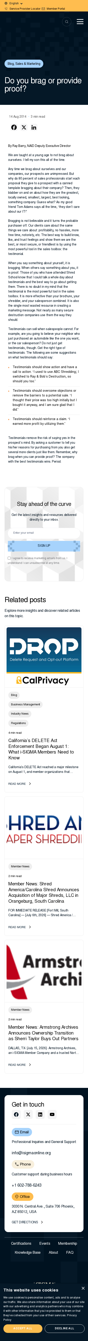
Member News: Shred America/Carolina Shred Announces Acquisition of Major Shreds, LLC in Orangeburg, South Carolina (43, 893)
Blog (11, 64)
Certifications (21, 1244)
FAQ (69, 1253)
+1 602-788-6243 (27, 1186)
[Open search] (66, 21)
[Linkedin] (33, 127)
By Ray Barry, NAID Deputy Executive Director (39, 146)
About (53, 1253)
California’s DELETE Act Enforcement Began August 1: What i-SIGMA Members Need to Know (41, 749)
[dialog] (44, 1312)
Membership (67, 1244)
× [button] (83, 1288)
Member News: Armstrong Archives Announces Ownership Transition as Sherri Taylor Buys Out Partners (43, 1033)
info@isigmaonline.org (31, 1153)
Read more (17, 784)
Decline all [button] (64, 1328)
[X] (24, 127)
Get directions (25, 1222)
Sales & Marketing (27, 64)
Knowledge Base (28, 1253)
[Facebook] (14, 127)
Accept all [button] (22, 1328)
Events (44, 1244)
